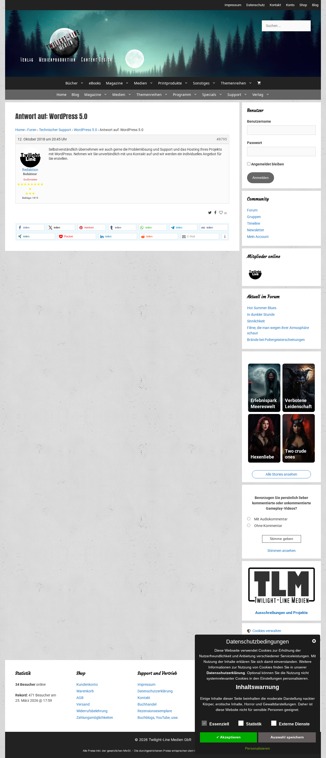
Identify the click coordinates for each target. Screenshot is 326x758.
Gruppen (254, 217)
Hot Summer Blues (261, 308)
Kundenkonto (87, 684)
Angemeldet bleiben (267, 164)
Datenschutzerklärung (155, 691)
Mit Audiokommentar (271, 519)
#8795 (221, 139)
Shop (303, 5)
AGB (80, 698)
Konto (290, 5)
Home (61, 94)
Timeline (253, 223)
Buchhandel (147, 704)
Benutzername (259, 121)
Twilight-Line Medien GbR (170, 739)
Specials (209, 94)
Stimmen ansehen (281, 551)
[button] (31, 227)
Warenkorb (85, 691)
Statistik (254, 724)
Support (234, 94)
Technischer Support (55, 130)
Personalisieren (257, 748)
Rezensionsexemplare (155, 711)
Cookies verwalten (266, 631)
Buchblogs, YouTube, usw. (158, 718)
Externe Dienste (294, 724)
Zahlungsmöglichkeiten (94, 718)
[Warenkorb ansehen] (259, 83)
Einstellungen (271, 678)
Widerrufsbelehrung (91, 711)
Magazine (114, 83)
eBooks (95, 83)
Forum (252, 210)
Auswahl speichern (287, 737)
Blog (315, 5)
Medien (140, 83)
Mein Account (258, 237)
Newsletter (255, 230)
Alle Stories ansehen (281, 474)
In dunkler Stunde (261, 314)
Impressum (233, 5)
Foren (31, 130)
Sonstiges (201, 83)
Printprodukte (170, 83)
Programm (182, 94)
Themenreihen (233, 83)
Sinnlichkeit (256, 321)
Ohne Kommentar (268, 526)
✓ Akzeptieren (228, 737)
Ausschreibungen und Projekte (281, 612)
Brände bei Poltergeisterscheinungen (276, 340)
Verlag (257, 94)
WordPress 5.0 (85, 130)
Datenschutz (255, 5)
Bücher (71, 83)
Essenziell (219, 724)
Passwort (254, 143)
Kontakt (275, 5)
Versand (83, 704)
